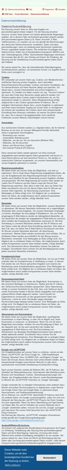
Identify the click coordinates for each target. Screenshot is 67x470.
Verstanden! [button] (49, 458)
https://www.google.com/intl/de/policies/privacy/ (23, 420)
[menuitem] (15, 9)
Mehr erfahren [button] (12, 465)
